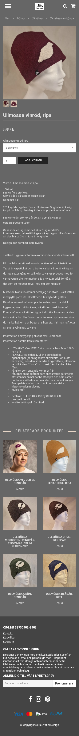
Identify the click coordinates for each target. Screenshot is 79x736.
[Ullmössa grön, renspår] (20, 570)
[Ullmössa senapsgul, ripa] (59, 456)
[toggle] (10, 6)
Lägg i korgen (33, 160)
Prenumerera (64, 683)
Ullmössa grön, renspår (20, 595)
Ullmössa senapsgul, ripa (59, 481)
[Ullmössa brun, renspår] (59, 513)
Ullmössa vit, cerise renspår (20, 481)
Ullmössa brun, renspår (59, 538)
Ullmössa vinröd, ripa (62, 18)
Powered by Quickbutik (39, 728)
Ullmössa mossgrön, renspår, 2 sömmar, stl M (20, 540)
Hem (9, 18)
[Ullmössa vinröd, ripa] (39, 62)
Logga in (8, 641)
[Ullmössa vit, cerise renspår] (20, 456)
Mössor (23, 18)
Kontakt (8, 633)
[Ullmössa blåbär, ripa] (59, 570)
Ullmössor (39, 18)
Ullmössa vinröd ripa (15, 140)
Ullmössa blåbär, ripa (59, 595)
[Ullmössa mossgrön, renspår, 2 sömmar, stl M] (20, 513)
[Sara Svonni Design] (39, 6)
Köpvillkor (9, 637)
